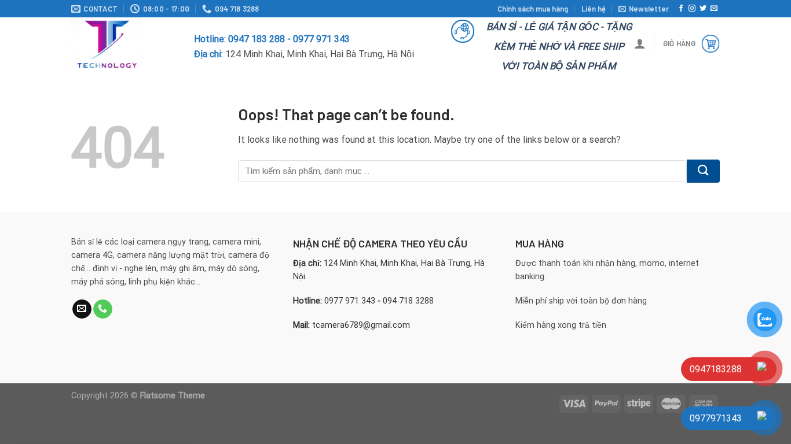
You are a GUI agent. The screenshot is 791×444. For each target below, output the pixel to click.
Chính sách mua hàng (532, 8)
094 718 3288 (408, 301)
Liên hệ (593, 8)
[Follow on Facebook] (681, 9)
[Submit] (703, 171)
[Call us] (102, 309)
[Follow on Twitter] (703, 9)
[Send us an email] (714, 9)
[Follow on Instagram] (692, 9)
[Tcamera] (124, 43)
